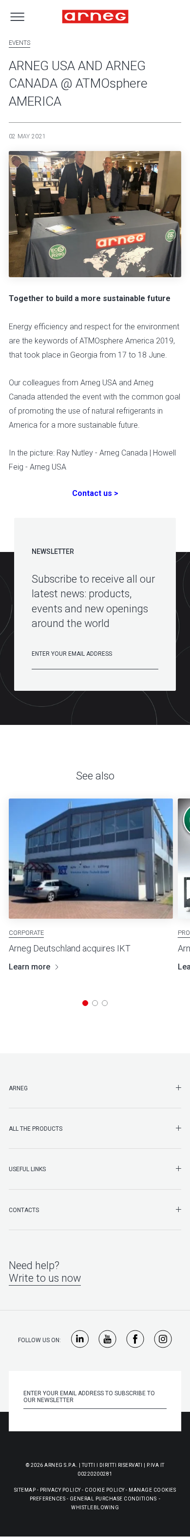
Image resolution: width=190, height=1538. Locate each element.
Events (19, 42)
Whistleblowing (95, 1507)
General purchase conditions (113, 1498)
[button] (85, 1003)
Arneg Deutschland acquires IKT (70, 948)
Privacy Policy (60, 1490)
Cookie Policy (105, 1490)
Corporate (26, 932)
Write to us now (45, 1278)
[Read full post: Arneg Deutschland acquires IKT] (91, 858)
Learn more (29, 966)
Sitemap (25, 1490)
